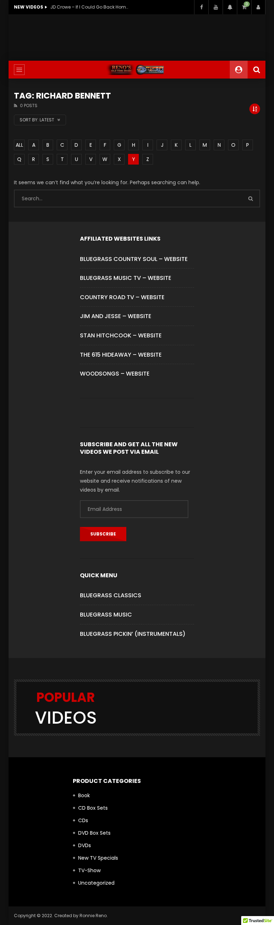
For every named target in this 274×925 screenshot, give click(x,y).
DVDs (84, 845)
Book (84, 795)
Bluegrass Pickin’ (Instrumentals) (133, 634)
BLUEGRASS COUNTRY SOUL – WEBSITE (134, 259)
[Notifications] (230, 7)
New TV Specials (98, 857)
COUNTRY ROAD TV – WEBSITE (122, 297)
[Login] (258, 7)
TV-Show (89, 870)
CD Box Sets (93, 807)
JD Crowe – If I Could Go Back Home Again (89, 7)
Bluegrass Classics (110, 595)
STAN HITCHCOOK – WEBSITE (121, 335)
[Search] (256, 70)
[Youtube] (215, 7)
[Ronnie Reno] (137, 69)
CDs (83, 820)
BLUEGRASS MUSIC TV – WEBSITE (125, 278)
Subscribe (103, 534)
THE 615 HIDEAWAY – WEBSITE (121, 355)
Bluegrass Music (106, 614)
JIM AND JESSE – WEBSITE (115, 316)
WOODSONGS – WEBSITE (114, 374)
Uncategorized (96, 882)
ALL (19, 145)
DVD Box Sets (94, 832)
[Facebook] (201, 7)
